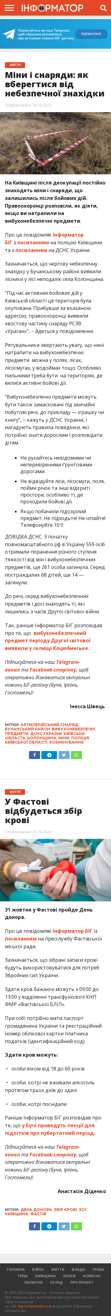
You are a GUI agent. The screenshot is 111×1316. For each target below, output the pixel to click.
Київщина (16, 1214)
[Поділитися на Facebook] (34, 753)
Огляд (56, 1282)
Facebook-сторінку (53, 669)
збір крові (65, 1209)
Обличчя (33, 1282)
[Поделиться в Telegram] (49, 1224)
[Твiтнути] (63, 753)
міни (63, 738)
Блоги (69, 1275)
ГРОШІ (98, 1269)
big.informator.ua (34, 1306)
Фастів (38, 1214)
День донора (36, 1209)
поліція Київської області (47, 740)
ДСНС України (46, 733)
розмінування (66, 742)
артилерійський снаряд (49, 724)
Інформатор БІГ (72, 931)
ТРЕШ (22, 1275)
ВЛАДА (78, 1269)
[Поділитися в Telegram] (49, 753)
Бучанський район (27, 729)
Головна (16, 1269)
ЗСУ (83, 1209)
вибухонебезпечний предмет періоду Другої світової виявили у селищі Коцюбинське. (47, 641)
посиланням (33, 242)
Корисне (91, 1275)
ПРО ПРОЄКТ (81, 1282)
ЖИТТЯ (57, 1269)
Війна (38, 1269)
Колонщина (41, 738)
